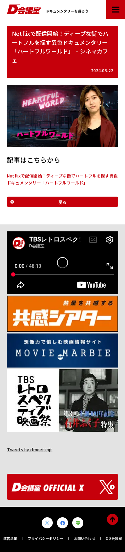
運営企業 (10, 538)
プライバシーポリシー (45, 538)
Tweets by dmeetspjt (29, 449)
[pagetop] (112, 519)
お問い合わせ (84, 538)
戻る (62, 202)
